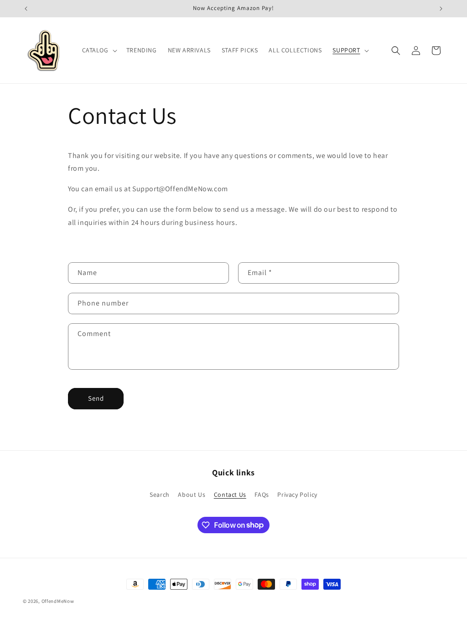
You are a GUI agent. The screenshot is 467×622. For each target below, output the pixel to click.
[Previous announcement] (26, 8)
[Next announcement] (441, 8)
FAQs (261, 494)
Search (160, 494)
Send (96, 398)
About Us (191, 494)
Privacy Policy (297, 494)
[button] (99, 50)
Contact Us (230, 494)
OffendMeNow (58, 601)
